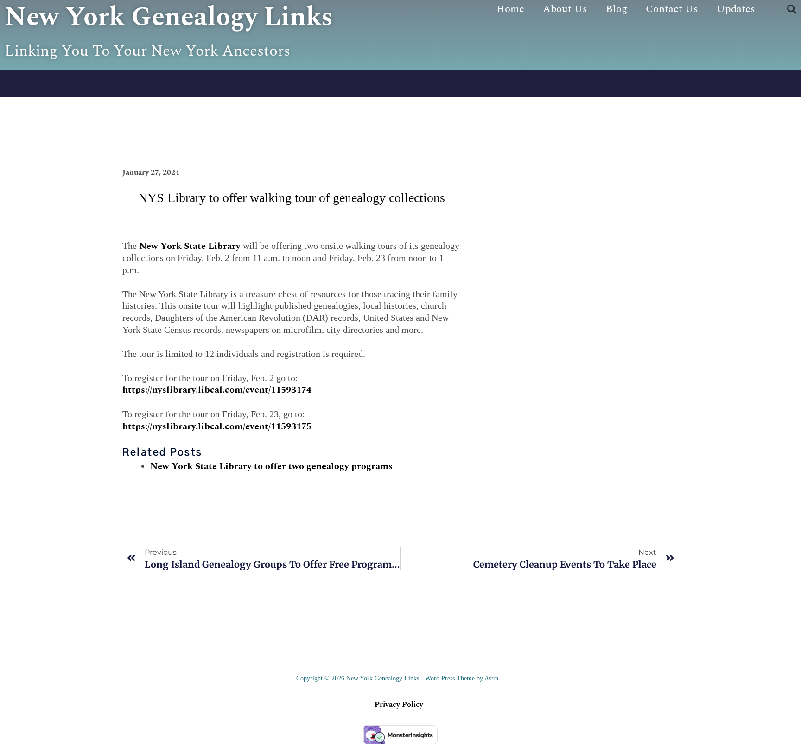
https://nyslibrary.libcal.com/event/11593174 (217, 390)
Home (510, 9)
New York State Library (190, 246)
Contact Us (672, 9)
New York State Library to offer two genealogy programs (271, 466)
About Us (565, 9)
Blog (616, 9)
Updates (736, 9)
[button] (791, 9)
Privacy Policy (399, 704)
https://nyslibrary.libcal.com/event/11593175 (217, 426)
